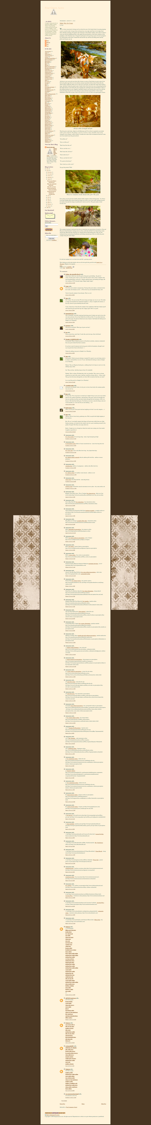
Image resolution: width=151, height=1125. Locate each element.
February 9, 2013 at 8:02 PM (70, 618)
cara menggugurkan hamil (72, 1094)
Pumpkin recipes (48, 122)
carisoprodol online (85, 574)
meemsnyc (68, 325)
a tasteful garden (69, 385)
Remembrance (48, 126)
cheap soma (68, 479)
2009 (47, 207)
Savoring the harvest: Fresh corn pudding (52, 189)
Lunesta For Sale (100, 834)
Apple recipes (47, 54)
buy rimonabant (80, 502)
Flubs (46, 85)
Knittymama (68, 408)
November (50, 174)
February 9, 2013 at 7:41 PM (70, 606)
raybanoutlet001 (69, 1046)
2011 (47, 168)
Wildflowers (47, 142)
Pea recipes (47, 115)
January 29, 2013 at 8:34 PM (70, 524)
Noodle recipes (48, 110)
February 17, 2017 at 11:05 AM (70, 1019)
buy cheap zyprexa (76, 580)
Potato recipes (48, 121)
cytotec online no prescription (74, 671)
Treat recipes (47, 139)
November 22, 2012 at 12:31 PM (70, 474)
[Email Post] (73, 266)
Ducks (46, 80)
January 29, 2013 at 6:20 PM (70, 505)
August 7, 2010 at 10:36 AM (70, 382)
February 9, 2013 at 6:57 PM (70, 596)
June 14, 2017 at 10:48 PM (69, 1090)
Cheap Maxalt (98, 851)
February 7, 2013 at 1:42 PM (70, 586)
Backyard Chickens (49, 59)
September (50, 177)
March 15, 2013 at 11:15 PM (70, 854)
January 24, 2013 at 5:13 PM (70, 497)
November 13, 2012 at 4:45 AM (70, 438)
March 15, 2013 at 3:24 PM (70, 837)
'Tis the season (48, 51)
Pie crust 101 (47, 117)
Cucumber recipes (48, 78)
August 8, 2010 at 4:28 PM (70, 404)
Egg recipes (47, 81)
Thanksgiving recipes (49, 135)
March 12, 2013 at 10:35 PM (70, 801)
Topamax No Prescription (75, 728)
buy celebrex (68, 885)
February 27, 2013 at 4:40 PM (70, 723)
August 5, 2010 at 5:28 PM (70, 310)
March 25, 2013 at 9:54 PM (70, 880)
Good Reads (47, 91)
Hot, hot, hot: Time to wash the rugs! (51, 181)
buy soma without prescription (88, 572)
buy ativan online (69, 437)
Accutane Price (69, 895)
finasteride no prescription (75, 529)
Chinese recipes (48, 72)
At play (46, 57)
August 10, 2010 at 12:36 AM (70, 411)
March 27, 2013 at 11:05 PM (70, 897)
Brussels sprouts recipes (49, 67)
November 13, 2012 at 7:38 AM (70, 445)
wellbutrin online (72, 748)
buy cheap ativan (91, 493)
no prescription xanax (70, 443)
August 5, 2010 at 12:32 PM (70, 283)
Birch (48, 40)
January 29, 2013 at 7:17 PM (70, 515)
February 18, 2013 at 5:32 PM (70, 700)
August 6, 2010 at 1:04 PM (70, 353)
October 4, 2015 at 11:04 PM (70, 994)
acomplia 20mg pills (82, 521)
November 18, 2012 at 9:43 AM (70, 452)
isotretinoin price (69, 868)
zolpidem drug (68, 466)
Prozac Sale (96, 860)
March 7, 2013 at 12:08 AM (70, 743)
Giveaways (47, 88)
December (50, 172)
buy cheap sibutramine (88, 591)
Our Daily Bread (48, 113)
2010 (47, 170)
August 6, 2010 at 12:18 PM (70, 336)
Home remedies (48, 98)
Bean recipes (47, 61)
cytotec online (72, 555)
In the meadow (48, 100)
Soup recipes (47, 132)
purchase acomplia (90, 510)
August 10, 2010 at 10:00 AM (70, 431)
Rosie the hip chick (51, 147)
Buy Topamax (72, 738)
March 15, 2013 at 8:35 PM (70, 846)
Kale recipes (47, 103)
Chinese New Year (48, 70)
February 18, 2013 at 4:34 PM (70, 688)
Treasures (47, 137)
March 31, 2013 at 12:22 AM (70, 923)
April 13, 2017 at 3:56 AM (69, 1042)
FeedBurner (54, 240)
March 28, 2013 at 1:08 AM (70, 906)
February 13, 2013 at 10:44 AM (70, 666)
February (49, 204)
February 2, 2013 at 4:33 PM (70, 541)
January (49, 206)
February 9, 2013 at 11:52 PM (70, 642)
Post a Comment (64, 1100)
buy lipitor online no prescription (77, 538)
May (49, 199)
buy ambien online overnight (72, 457)
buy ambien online (69, 473)
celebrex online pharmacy (73, 647)
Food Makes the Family (49, 87)
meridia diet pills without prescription (87, 635)
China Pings (47, 69)
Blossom (48, 42)
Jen (66, 332)
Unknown (67, 926)
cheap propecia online (72, 794)
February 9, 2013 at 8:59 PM (70, 630)
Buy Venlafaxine (99, 842)
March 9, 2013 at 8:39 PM (69, 765)
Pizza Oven (47, 118)
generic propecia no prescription (74, 659)
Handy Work (47, 95)
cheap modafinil (70, 824)
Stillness (46, 133)
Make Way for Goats (51, 186)
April (49, 200)
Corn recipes (47, 76)
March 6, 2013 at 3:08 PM (69, 733)
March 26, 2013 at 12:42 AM (70, 889)
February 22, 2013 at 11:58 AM (70, 712)
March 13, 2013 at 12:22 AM (70, 810)
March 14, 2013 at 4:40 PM (70, 829)
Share (61, 265)
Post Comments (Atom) (71, 1107)
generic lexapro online (72, 806)
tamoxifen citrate (71, 681)
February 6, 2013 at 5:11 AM (70, 567)
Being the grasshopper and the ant (51, 184)
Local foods (47, 106)
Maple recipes (48, 107)
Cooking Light (48, 74)
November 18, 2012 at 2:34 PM (70, 461)
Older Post (103, 1104)
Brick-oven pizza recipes (50, 66)
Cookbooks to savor (49, 73)
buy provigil (70, 815)
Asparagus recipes (48, 55)
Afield (46, 52)
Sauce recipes (47, 129)
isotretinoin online (69, 877)
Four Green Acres (54, 7)
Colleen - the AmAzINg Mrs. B (72, 274)
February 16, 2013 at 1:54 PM (70, 676)
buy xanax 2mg (69, 450)
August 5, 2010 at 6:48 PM (70, 329)
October (49, 175)
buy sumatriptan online (72, 758)
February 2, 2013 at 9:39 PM (70, 550)
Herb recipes (47, 96)
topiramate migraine (93, 563)
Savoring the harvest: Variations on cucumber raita (51, 193)
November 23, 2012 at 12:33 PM (70, 488)
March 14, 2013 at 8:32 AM (70, 818)
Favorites (47, 83)
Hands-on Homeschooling (50, 94)
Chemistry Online (71, 770)
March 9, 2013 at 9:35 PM (69, 777)
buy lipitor (71, 546)
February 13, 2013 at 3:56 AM (70, 654)
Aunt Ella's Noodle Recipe (50, 58)
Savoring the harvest (49, 131)
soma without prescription (76, 705)
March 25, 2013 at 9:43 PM (70, 872)
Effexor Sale (97, 919)
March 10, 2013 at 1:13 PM (70, 789)
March (49, 202)
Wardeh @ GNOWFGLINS (72, 339)
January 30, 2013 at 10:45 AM (70, 533)
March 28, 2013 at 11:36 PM (70, 914)
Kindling (46, 105)
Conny (67, 286)
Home (83, 1104)
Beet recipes (47, 62)
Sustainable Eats (69, 313)
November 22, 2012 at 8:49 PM (70, 481)
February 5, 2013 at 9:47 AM (70, 558)
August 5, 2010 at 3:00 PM (70, 295)
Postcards (47, 120)
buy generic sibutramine (85, 623)
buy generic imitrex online (73, 717)
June (47, 46)
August (49, 179)
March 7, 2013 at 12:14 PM (70, 753)
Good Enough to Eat (49, 89)
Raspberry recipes (48, 125)
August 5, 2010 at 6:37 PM (70, 322)
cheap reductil (82, 611)
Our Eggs (47, 114)
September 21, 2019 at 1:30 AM (70, 1097)
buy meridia (86, 601)
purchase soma (68, 486)
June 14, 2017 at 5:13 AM (69, 1065)
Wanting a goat (48, 140)
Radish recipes (48, 124)
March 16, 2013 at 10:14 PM (70, 863)
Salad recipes (47, 128)
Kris (66, 394)
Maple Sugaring (48, 109)
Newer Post (62, 1104)
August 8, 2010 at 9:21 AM (70, 390)
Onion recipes (48, 111)
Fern (47, 44)
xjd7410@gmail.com (70, 998)
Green (46, 92)
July (48, 195)
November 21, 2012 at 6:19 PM (70, 467)
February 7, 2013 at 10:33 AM (70, 575)
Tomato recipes (48, 136)
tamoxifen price (71, 693)
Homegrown (47, 99)
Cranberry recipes (48, 77)
